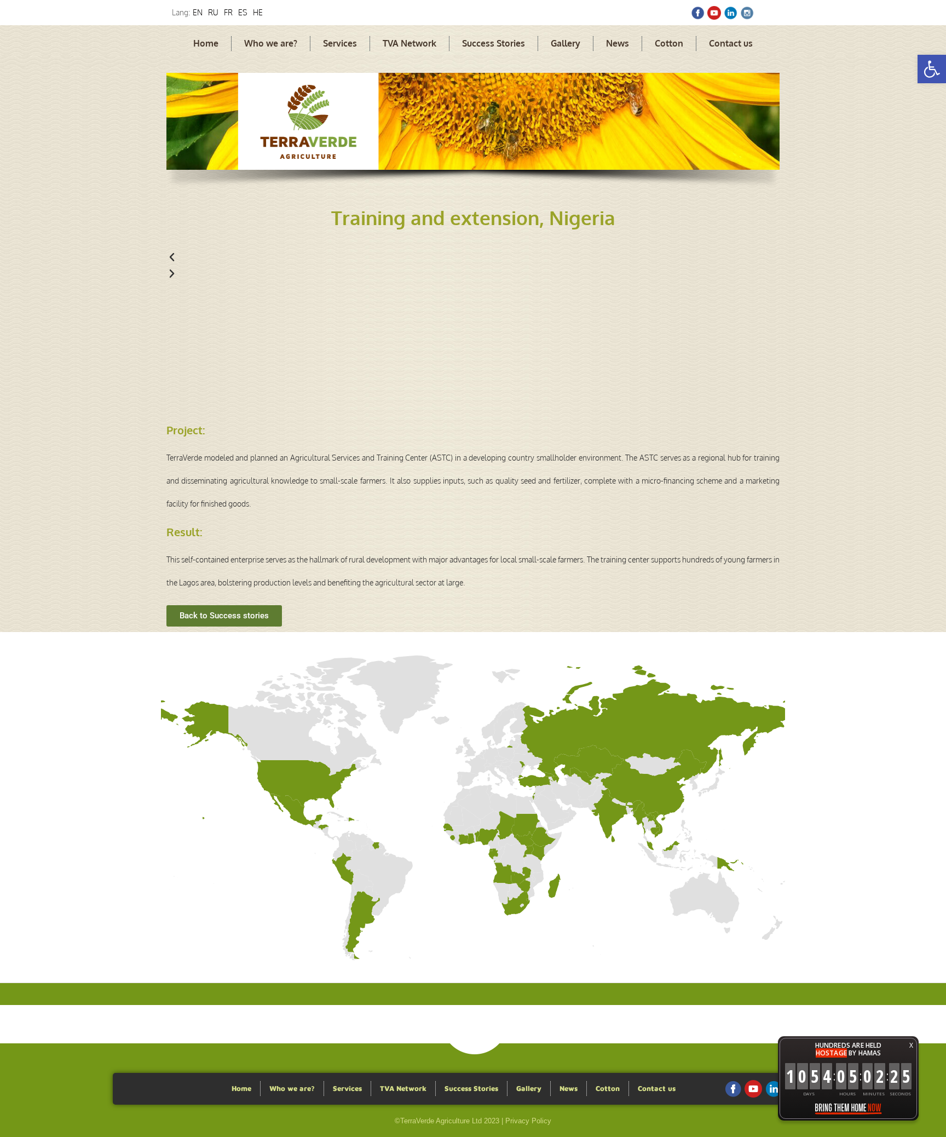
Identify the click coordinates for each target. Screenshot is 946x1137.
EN (198, 12)
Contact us (731, 43)
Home (205, 43)
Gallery (565, 43)
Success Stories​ (493, 43)
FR (228, 12)
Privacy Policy (528, 1121)
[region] (473, 135)
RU (213, 12)
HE (258, 12)
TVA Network (409, 43)
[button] (932, 69)
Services (340, 43)
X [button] (911, 1045)
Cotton (669, 43)
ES (242, 12)
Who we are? (270, 43)
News (617, 43)
